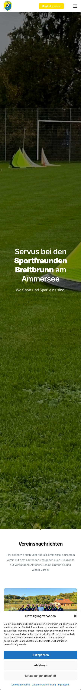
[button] (75, 616)
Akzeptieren (40, 655)
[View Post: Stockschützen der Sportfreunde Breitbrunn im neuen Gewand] (40, 609)
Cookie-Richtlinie (20, 684)
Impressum (64, 684)
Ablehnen (40, 665)
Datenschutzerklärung (44, 684)
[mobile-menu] (73, 6)
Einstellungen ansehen (40, 676)
